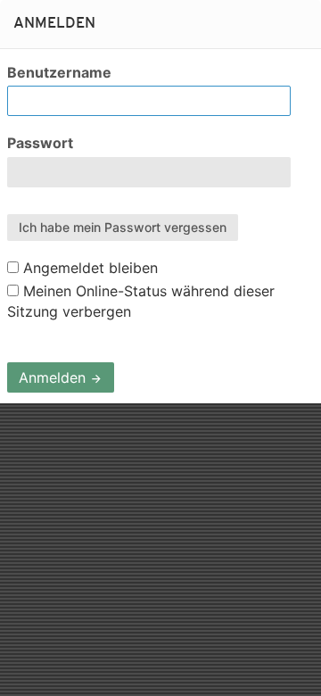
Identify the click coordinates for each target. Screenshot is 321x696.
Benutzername (59, 72)
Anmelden (54, 377)
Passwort (40, 143)
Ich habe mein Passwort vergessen (122, 227)
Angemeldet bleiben (88, 268)
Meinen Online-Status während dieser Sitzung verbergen (141, 300)
